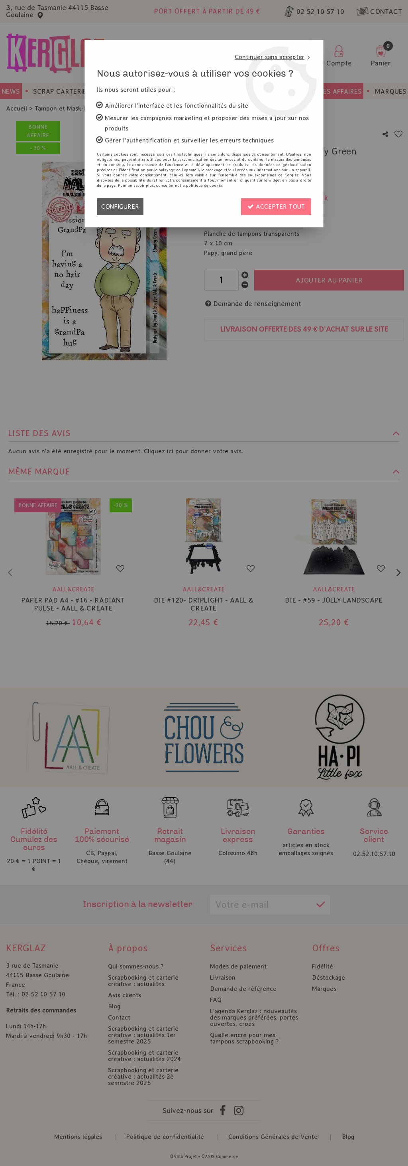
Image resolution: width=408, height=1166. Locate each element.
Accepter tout (279, 206)
